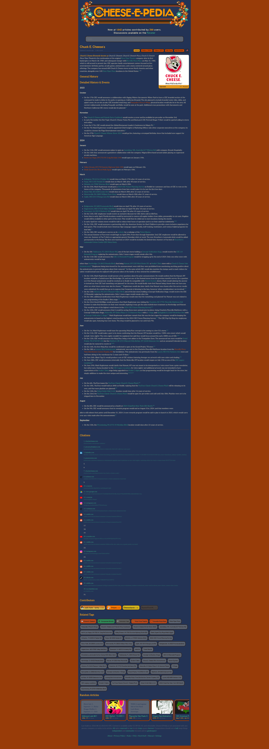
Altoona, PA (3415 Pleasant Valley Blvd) (109, 292)
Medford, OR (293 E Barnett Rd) (122, 341)
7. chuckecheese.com (91, 471)
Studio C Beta (156, 264)
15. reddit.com (88, 514)
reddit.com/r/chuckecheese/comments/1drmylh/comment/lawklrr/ (102, 568)
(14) (108, 315)
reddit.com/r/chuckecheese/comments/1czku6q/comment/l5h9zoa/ (103, 516)
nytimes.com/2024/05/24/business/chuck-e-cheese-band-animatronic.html (105, 511)
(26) (131, 373)
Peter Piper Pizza (109, 71)
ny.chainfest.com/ (89, 591)
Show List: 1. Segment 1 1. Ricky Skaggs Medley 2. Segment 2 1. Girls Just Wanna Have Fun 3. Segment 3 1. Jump (91, 711)
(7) (91, 229)
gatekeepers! (152, 731)
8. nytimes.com (89, 477)
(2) (126, 107)
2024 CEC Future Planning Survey (131, 187)
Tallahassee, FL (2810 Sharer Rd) (105, 252)
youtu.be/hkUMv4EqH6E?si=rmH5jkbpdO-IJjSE (97, 488)
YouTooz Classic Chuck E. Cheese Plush (123, 383)
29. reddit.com (88, 583)
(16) (167, 330)
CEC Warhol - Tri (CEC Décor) (116, 716)
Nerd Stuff (142, 736)
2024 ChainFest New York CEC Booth (137, 406)
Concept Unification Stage (152, 252)
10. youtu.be (88, 486)
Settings (158, 736)
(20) (113, 343)
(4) (125, 130)
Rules (129, 736)
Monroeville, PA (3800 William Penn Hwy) (100, 194)
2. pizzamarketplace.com (92, 447)
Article (136, 50)
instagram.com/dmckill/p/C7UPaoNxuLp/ (95, 505)
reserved (123, 728)
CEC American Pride (184, 716)
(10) (122, 286)
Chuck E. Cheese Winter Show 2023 (108, 133)
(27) (133, 373)
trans (140, 728)
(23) (180, 357)
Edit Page (169, 50)
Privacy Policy (119, 736)
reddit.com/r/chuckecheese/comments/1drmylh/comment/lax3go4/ (103, 563)
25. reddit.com (88, 560)
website (121, 232)
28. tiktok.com (88, 577)
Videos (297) (158, 50)
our (131, 728)
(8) (91, 266)
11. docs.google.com (90, 492)
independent (117, 731)
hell (176, 728)
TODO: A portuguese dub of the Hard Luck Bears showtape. (138, 708)
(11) (185, 288)
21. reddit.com (89, 542)
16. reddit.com (88, 520)
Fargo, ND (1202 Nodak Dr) (94, 182)
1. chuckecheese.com (91, 441)
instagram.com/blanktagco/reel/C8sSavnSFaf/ (97, 553)
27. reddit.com (89, 572)
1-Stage (150, 313)
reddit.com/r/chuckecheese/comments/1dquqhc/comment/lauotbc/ (103, 574)
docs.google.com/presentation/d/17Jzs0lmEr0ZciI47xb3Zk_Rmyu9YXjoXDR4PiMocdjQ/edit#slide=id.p (113, 494)
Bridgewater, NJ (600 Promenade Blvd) (98, 206)
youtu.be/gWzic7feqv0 (90, 499)
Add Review (179, 50)
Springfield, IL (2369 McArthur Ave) (171, 313)
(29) (116, 388)
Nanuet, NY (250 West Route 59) (136, 264)
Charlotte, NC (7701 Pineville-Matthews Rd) (166, 302)
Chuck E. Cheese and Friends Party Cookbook (104, 118)
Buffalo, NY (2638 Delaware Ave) (147, 341)
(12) (119, 299)
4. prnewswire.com (90, 458)
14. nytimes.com (89, 509)
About (109, 736)
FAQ (134, 736)
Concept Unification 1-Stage (96, 316)
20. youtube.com (89, 536)
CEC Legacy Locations (122, 368)
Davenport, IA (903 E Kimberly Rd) (97, 211)
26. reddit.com (88, 566)
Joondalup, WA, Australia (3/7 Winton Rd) (140, 150)
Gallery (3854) (147, 50)
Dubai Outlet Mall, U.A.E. (106, 391)
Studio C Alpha (134, 371)
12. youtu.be (88, 497)
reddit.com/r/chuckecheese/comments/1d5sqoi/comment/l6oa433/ (103, 522)
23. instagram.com (90, 551)
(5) (174, 221)
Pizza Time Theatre (128, 58)
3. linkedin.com (89, 452)
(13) (152, 307)
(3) (154, 125)
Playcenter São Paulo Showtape (141, 716)
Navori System (150, 281)
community (130, 731)
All (114, 728)
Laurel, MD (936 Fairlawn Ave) (169, 352)
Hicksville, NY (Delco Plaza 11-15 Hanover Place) (123, 313)
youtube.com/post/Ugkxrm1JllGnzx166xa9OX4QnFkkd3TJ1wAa (102, 538)
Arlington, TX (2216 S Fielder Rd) (96, 179)
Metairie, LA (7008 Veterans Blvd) (97, 184)
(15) (157, 317)
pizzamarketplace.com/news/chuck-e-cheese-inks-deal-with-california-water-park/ (107, 449)
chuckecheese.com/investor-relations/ (94, 443)
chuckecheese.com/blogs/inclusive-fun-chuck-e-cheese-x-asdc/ (101, 473)
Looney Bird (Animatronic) (105, 349)
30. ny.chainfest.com (91, 589)
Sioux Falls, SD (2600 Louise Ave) (96, 192)
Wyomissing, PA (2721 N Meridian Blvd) (112, 425)
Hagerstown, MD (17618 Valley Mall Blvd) (100, 209)
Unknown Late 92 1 (89, 716)
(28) (139, 382)
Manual (151, 736)
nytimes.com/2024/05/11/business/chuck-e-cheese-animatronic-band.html (105, 479)
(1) (139, 70)
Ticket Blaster (145, 232)
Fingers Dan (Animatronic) (163, 716)
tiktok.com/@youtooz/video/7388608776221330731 (99, 580)
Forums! (151, 32)
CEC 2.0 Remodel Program (124, 257)
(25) (129, 373)
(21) (154, 346)
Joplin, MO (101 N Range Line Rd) (97, 197)
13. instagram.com (90, 503)
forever (151, 728)
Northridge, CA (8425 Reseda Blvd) (101, 264)
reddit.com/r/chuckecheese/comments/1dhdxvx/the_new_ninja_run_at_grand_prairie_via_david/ (111, 544)
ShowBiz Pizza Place (134, 61)
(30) (153, 405)
